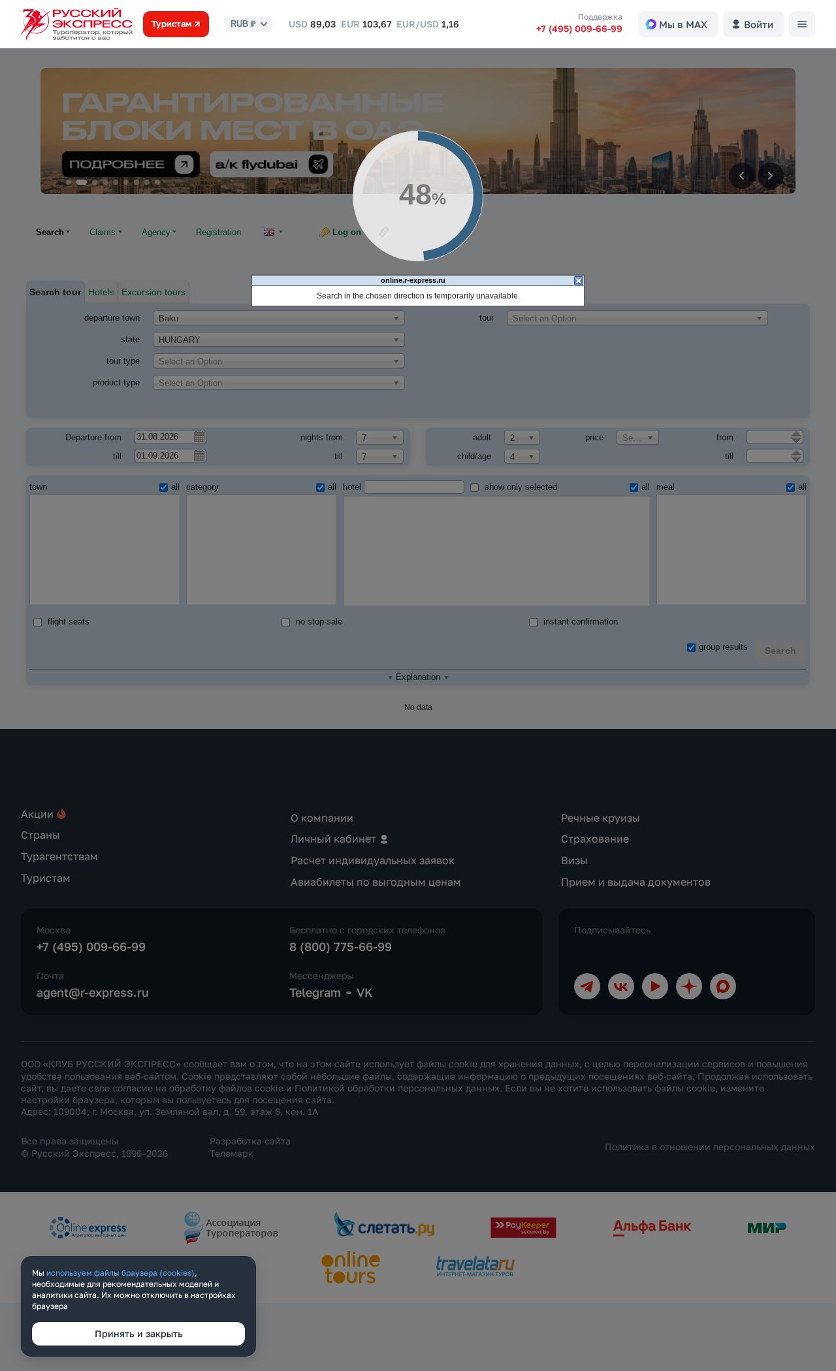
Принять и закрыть (139, 1333)
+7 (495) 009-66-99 (579, 28)
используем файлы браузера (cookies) (120, 1273)
